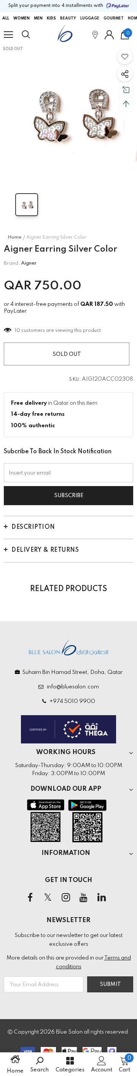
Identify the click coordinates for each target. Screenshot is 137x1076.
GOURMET (114, 18)
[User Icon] (109, 34)
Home (15, 237)
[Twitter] (48, 898)
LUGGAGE (89, 18)
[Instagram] (66, 898)
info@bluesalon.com (72, 687)
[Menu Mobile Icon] (8, 34)
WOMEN (21, 18)
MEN (38, 18)
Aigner (29, 263)
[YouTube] (84, 898)
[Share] (124, 74)
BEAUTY (68, 18)
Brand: (12, 263)
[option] (68, 113)
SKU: (75, 379)
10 (17, 330)
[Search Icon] (33, 35)
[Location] (95, 34)
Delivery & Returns (45, 550)
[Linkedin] (101, 898)
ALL (5, 18)
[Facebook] (30, 898)
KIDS (51, 18)
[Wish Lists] (124, 56)
